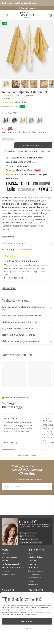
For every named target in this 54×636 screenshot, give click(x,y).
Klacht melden (33, 567)
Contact (30, 553)
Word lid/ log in (39, 132)
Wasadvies (6, 560)
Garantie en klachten (35, 571)
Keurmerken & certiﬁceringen (13, 567)
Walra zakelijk (33, 585)
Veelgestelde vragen (36, 574)
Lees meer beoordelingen (15, 278)
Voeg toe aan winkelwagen (33, 145)
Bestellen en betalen (35, 557)
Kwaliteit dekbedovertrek (11, 564)
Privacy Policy (33, 614)
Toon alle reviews (9, 288)
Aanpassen (27, 629)
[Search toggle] (8, 15)
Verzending (32, 560)
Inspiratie (5, 571)
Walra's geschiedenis (10, 557)
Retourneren (32, 564)
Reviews (31, 581)
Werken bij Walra (8, 574)
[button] (4, 49)
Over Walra (6, 553)
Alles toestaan (27, 621)
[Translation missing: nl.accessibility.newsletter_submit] (49, 486)
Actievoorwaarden (34, 578)
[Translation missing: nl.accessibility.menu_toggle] (3, 15)
